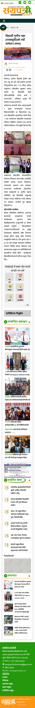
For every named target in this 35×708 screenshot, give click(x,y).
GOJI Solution (22, 704)
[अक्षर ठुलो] (10, 70)
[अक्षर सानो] (7, 70)
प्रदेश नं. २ (13, 27)
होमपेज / (6, 27)
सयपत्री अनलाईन (13, 63)
